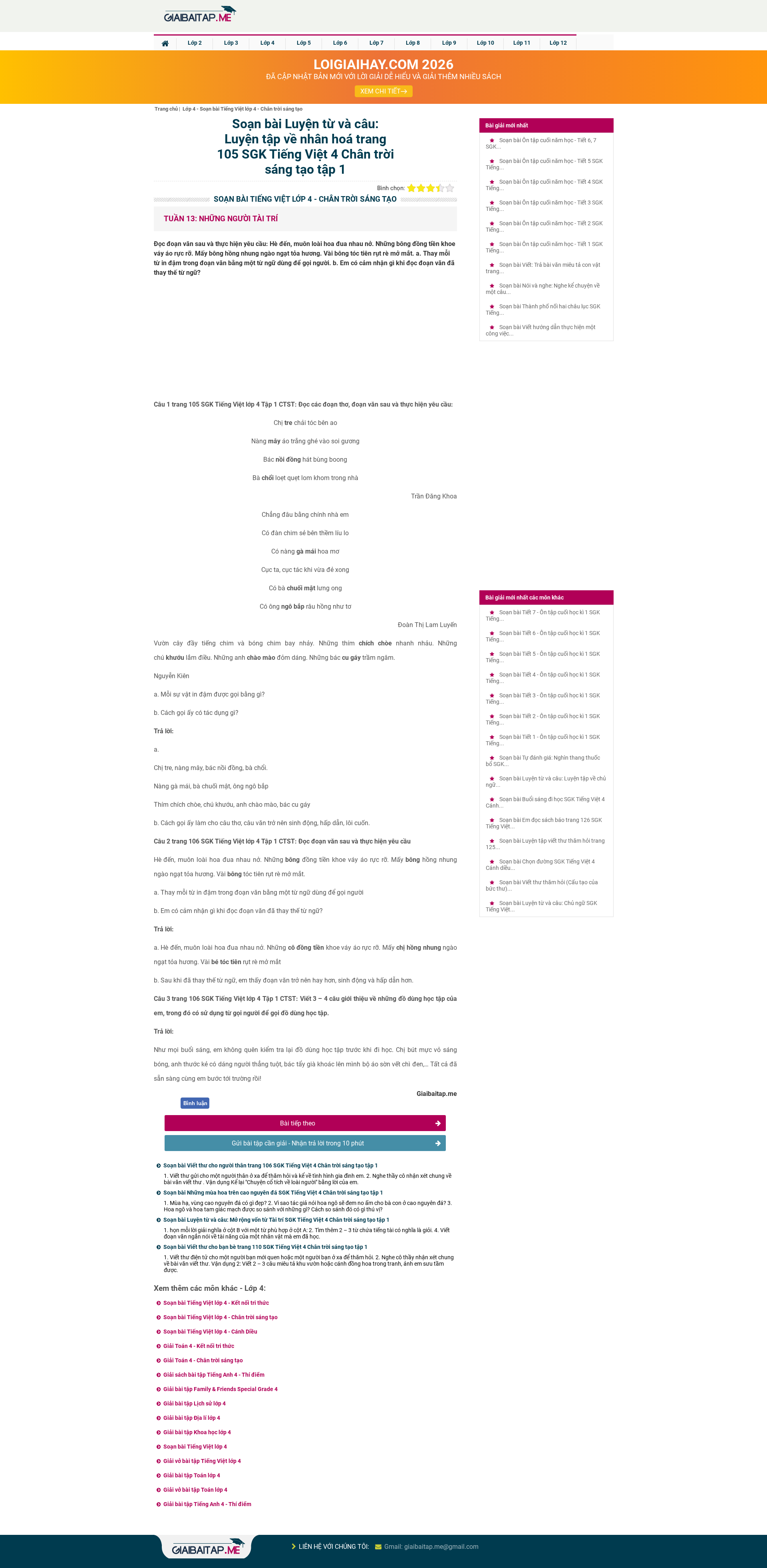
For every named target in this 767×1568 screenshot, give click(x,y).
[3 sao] (430, 188)
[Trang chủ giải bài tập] (200, 22)
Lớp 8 (413, 43)
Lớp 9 (449, 43)
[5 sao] (450, 188)
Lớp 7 (377, 43)
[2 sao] (421, 188)
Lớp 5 (304, 43)
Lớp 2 (195, 43)
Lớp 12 (558, 43)
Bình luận (195, 1103)
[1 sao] (411, 188)
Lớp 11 (522, 43)
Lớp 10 (485, 43)
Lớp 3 (231, 43)
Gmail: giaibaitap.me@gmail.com (431, 1546)
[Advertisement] (305, 341)
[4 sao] (440, 188)
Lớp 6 (340, 43)
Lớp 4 (267, 43)
